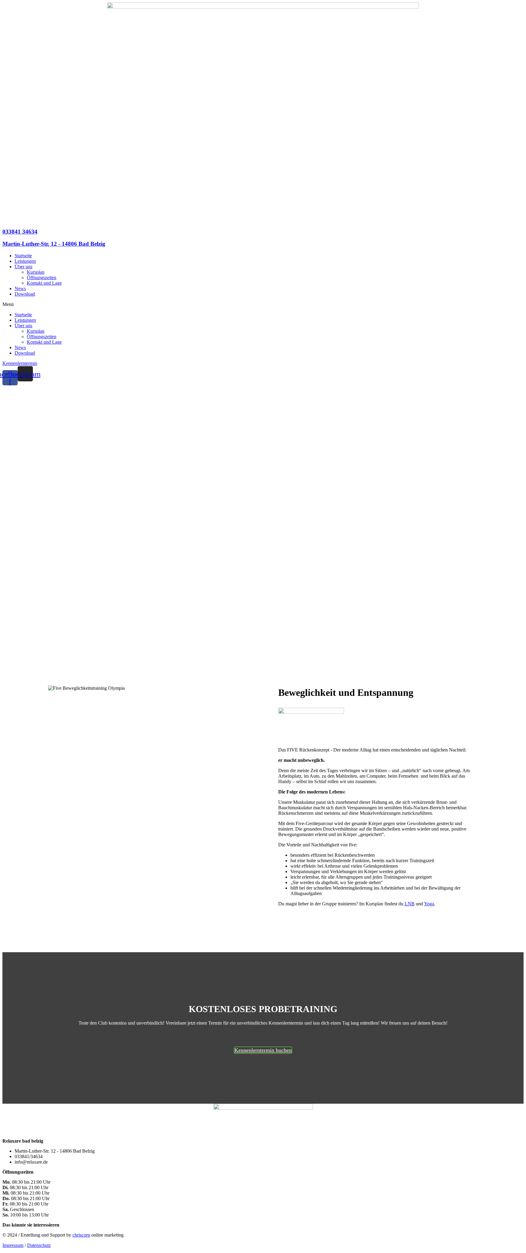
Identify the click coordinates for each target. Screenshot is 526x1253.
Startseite (23, 255)
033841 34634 (19, 231)
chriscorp (81, 1234)
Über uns (23, 266)
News (20, 288)
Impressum (12, 1245)
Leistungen (25, 261)
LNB (410, 903)
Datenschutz (39, 1245)
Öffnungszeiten (41, 277)
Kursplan (35, 272)
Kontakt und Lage (44, 283)
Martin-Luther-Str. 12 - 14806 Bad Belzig (53, 244)
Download (25, 294)
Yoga (429, 903)
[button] (263, 304)
